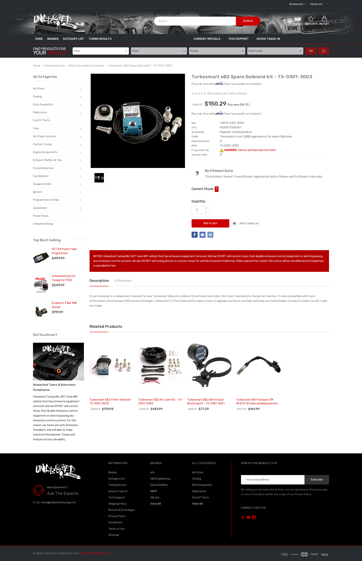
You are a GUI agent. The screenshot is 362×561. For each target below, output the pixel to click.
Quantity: (199, 201)
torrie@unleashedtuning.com (58, 502)
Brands (52, 39)
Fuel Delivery (40, 176)
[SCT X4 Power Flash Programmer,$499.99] (41, 257)
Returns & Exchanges (121, 510)
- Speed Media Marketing (95, 553)
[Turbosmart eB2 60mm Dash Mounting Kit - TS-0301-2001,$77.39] (209, 365)
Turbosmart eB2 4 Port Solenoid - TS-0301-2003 (111, 401)
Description (99, 281)
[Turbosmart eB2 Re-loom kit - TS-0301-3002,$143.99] (160, 365)
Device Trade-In (268, 39)
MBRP (153, 491)
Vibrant (154, 497)
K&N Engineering (160, 478)
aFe (152, 472)
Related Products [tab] (106, 326)
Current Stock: (205, 189)
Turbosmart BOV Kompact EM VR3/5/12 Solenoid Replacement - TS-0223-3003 (258, 401)
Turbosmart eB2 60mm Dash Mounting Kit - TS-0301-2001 (206, 401)
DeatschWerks (159, 485)
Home (39, 39)
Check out (316, 4)
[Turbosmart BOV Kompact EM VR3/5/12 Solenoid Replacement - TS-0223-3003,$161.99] (258, 365)
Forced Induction (43, 168)
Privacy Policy (117, 516)
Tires (36, 128)
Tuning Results (100, 39)
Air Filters (38, 88)
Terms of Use (116, 528)
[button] (297, 20)
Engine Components (45, 152)
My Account (296, 4)
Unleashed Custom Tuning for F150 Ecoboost (64, 278)
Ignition (37, 192)
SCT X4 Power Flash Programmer (64, 251)
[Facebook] (195, 235)
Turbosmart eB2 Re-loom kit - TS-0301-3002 (160, 401)
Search (248, 21)
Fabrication (40, 112)
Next (83, 239)
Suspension (40, 208)
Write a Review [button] (238, 93)
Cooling (37, 96)
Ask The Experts (63, 493)
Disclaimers (115, 522)
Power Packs (41, 216)
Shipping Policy (117, 503)
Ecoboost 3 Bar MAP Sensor (64, 305)
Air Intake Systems (44, 136)
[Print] (210, 235)
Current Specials (207, 39)
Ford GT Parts (41, 120)
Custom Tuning (42, 144)
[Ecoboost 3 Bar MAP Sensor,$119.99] (41, 311)
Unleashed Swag (43, 223)
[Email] (202, 235)
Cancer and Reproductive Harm (250, 150)
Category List (73, 39)
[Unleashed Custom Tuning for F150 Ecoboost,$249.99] (41, 284)
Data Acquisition (43, 104)
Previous (77, 239)
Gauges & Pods (42, 184)
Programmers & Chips (46, 200)
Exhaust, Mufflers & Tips (47, 160)
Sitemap (113, 535)
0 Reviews (123, 281)
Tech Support (238, 39)
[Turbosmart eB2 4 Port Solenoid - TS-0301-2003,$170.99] (112, 365)
